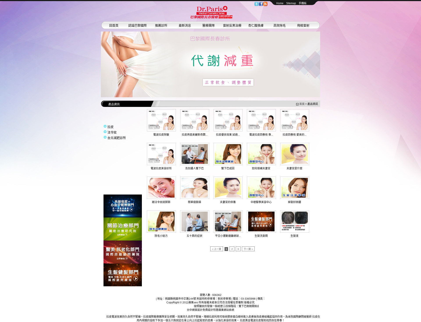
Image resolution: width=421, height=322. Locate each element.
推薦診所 (161, 25)
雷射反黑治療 (232, 25)
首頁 (302, 104)
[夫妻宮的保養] (228, 196)
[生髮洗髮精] (261, 230)
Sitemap (291, 3)
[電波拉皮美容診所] (161, 163)
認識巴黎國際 (137, 25)
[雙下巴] (212, 17)
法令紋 (112, 132)
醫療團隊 (208, 25)
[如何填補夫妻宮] (261, 163)
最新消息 (185, 25)
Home (280, 3)
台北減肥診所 (116, 138)
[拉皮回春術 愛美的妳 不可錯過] (295, 129)
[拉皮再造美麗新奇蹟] (195, 129)
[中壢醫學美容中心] (261, 196)
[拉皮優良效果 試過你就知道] (228, 129)
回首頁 (113, 25)
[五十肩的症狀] (195, 230)
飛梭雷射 (303, 25)
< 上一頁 (216, 249)
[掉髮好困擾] (295, 196)
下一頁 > (248, 249)
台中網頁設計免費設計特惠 (202, 309)
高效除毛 (279, 25)
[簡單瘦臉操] (195, 196)
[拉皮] (122, 216)
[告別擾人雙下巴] (195, 163)
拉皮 (110, 127)
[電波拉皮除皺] (161, 129)
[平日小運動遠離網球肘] (228, 230)
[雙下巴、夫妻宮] (210, 64)
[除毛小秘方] (161, 230)
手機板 (303, 3)
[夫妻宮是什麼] (295, 163)
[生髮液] (295, 230)
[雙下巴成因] (228, 163)
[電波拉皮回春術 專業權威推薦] (261, 129)
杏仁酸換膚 (256, 25)
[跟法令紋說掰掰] (161, 196)
